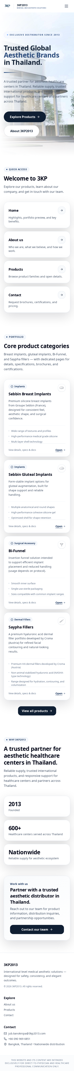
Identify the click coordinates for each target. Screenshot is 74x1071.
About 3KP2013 (21, 131)
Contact (8, 1015)
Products (9, 1010)
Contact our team (34, 929)
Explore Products (22, 117)
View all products (35, 711)
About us (9, 1004)
